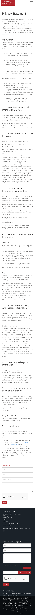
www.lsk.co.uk (17, 154)
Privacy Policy (20, 608)
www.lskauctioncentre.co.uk (10, 156)
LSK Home (5, 531)
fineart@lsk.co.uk (14, 444)
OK (17, 611)
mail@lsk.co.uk (27, 442)
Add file (28, 568)
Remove (28, 572)
